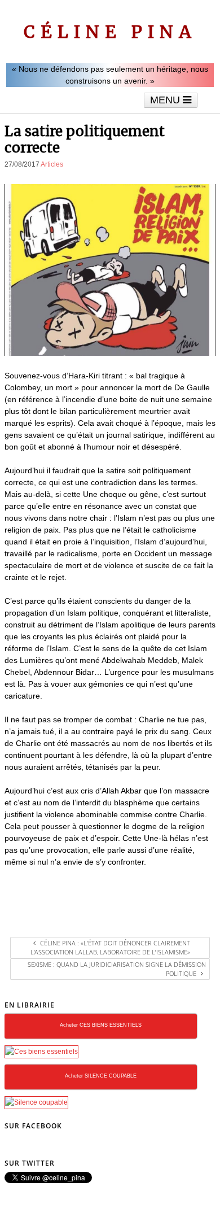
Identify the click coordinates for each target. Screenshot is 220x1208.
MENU (166, 100)
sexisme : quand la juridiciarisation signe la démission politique (117, 969)
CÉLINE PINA (110, 31)
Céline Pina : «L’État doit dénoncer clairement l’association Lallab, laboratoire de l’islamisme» (110, 947)
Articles (52, 164)
